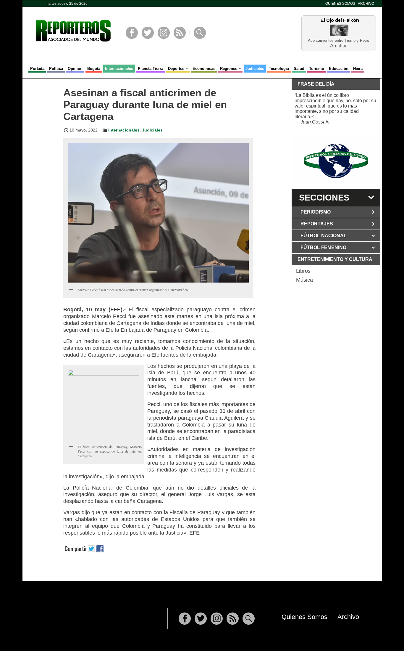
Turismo (316, 68)
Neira (358, 68)
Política (56, 68)
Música (304, 280)
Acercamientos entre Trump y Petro (338, 40)
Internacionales (119, 68)
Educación (338, 68)
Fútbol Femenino (323, 247)
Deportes (176, 68)
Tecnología (279, 68)
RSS (180, 33)
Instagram (164, 33)
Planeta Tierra (150, 68)
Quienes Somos (340, 3)
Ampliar (338, 45)
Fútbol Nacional (323, 235)
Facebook (132, 33)
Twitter (148, 33)
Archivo (366, 3)
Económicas (204, 68)
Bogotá (93, 68)
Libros (303, 271)
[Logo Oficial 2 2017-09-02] (336, 161)
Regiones (228, 68)
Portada (37, 68)
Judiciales (254, 68)
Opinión (75, 68)
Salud (299, 68)
